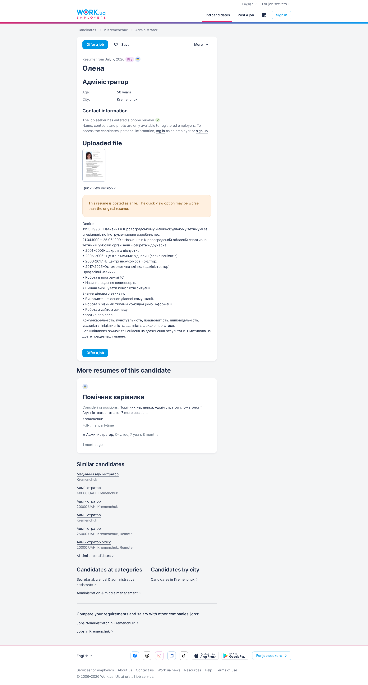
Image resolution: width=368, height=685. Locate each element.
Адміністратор (89, 488)
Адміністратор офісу (94, 542)
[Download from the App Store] (205, 655)
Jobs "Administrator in (106, 623)
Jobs (93, 631)
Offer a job (95, 45)
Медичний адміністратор (98, 474)
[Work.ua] (91, 14)
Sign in (281, 15)
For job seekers (274, 4)
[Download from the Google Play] (235, 655)
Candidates (173, 579)
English (82, 656)
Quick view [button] (97, 188)
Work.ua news (169, 670)
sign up (202, 131)
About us (125, 670)
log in (160, 131)
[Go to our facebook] (135, 655)
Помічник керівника (113, 397)
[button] (264, 15)
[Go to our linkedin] (171, 655)
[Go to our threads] (147, 655)
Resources (192, 670)
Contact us (145, 670)
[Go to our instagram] (159, 655)
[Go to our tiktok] (184, 655)
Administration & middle (107, 593)
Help (208, 670)
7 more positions (134, 413)
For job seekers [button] (269, 656)
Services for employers (95, 670)
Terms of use (226, 670)
